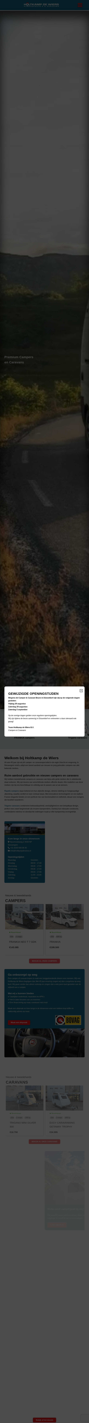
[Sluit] (81, 690)
